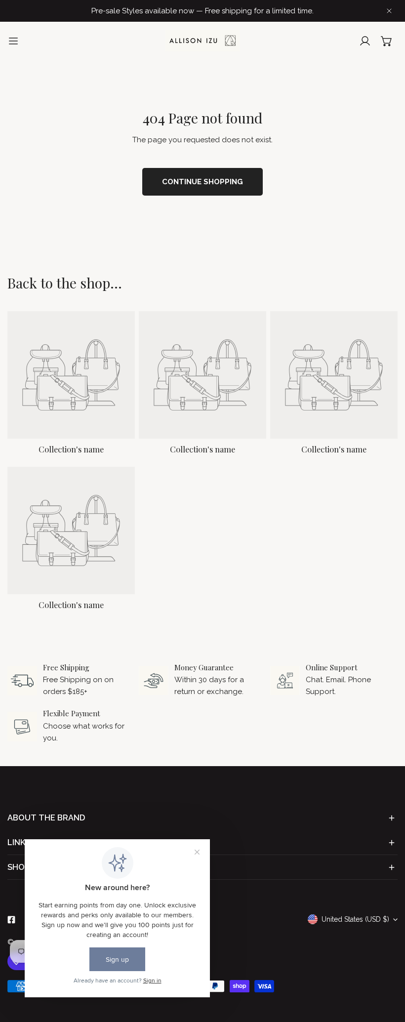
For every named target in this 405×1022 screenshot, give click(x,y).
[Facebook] (11, 919)
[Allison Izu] (202, 40)
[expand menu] (13, 41)
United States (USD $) (355, 919)
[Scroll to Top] (387, 970)
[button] (387, 41)
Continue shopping (202, 181)
